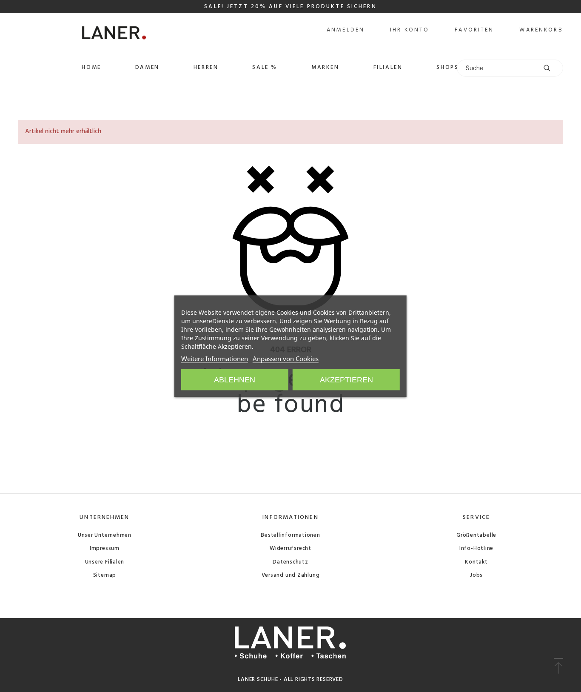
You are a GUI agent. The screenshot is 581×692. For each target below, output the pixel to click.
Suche (552, 68)
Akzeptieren (346, 379)
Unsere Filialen (105, 562)
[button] (558, 666)
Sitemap (104, 575)
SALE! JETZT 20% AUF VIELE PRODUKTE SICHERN (290, 6)
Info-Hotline (476, 548)
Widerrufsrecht (290, 548)
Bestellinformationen (290, 535)
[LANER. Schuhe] (82, 35)
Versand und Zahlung (291, 575)
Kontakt (476, 562)
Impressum (105, 548)
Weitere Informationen (214, 358)
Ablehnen (234, 379)
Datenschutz (290, 562)
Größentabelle (476, 535)
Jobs (476, 575)
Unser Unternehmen (104, 535)
